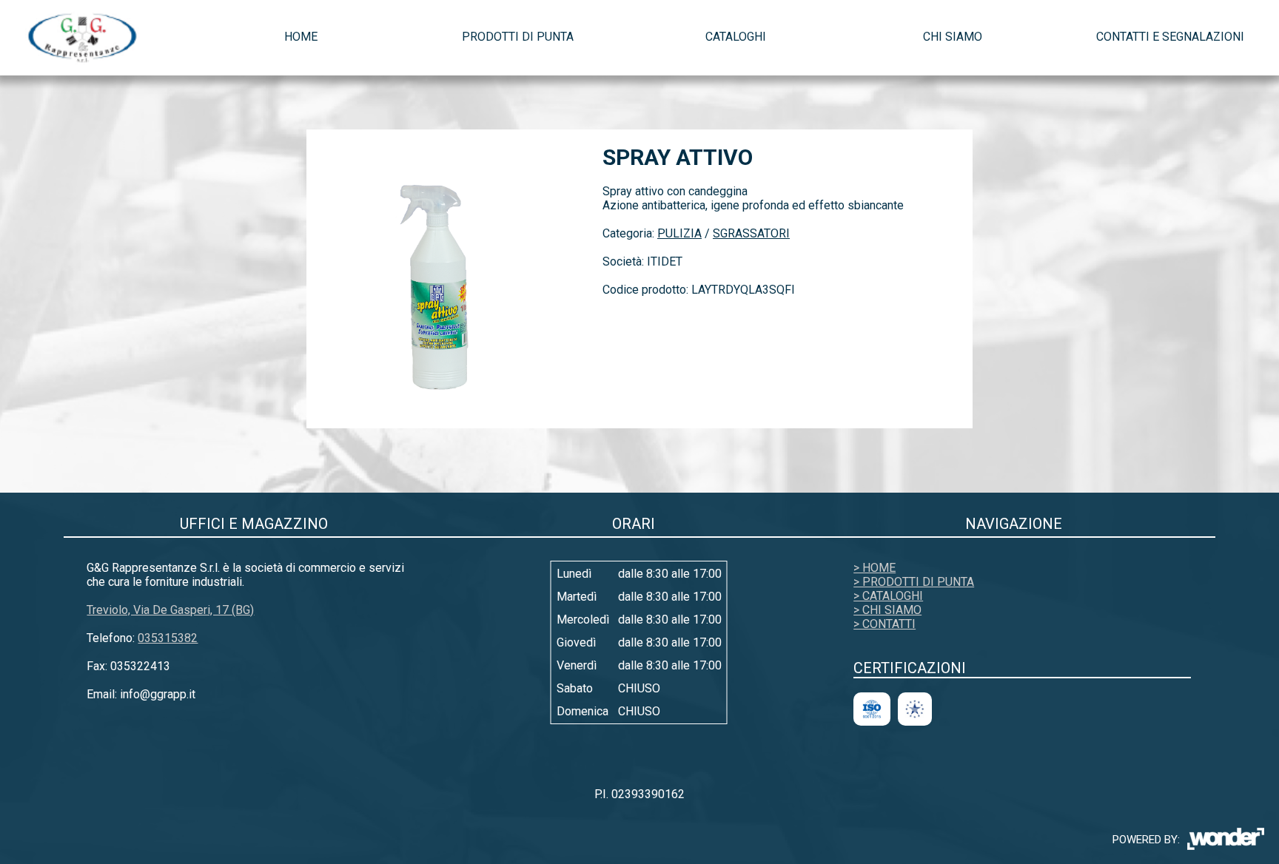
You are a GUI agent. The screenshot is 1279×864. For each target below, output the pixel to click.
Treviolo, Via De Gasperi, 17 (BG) (170, 610)
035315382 (168, 638)
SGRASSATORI (751, 233)
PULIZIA (679, 233)
